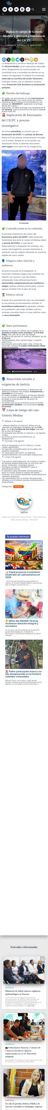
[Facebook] (10, 9)
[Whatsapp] (13, 60)
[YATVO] (24, 508)
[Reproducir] (5, 371)
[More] (36, 60)
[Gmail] (27, 60)
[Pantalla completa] (43, 371)
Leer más (30, 1006)
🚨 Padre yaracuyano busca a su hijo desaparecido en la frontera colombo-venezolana (23, 674)
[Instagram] (28, 9)
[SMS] (31, 60)
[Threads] (22, 60)
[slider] (22, 371)
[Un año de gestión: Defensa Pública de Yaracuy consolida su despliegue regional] (24, 1096)
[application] (24, 361)
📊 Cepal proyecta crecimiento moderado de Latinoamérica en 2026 (22, 575)
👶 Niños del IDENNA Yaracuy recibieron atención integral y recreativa (21, 623)
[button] (24, 361)
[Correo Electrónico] (4, 9)
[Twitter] (16, 9)
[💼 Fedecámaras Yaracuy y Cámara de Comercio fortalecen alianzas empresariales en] (24, 1040)
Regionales (18, 486)
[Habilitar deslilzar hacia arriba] (43, 1105)
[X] (9, 60)
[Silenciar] (39, 371)
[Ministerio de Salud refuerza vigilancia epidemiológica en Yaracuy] (24, 983)
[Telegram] (22, 9)
